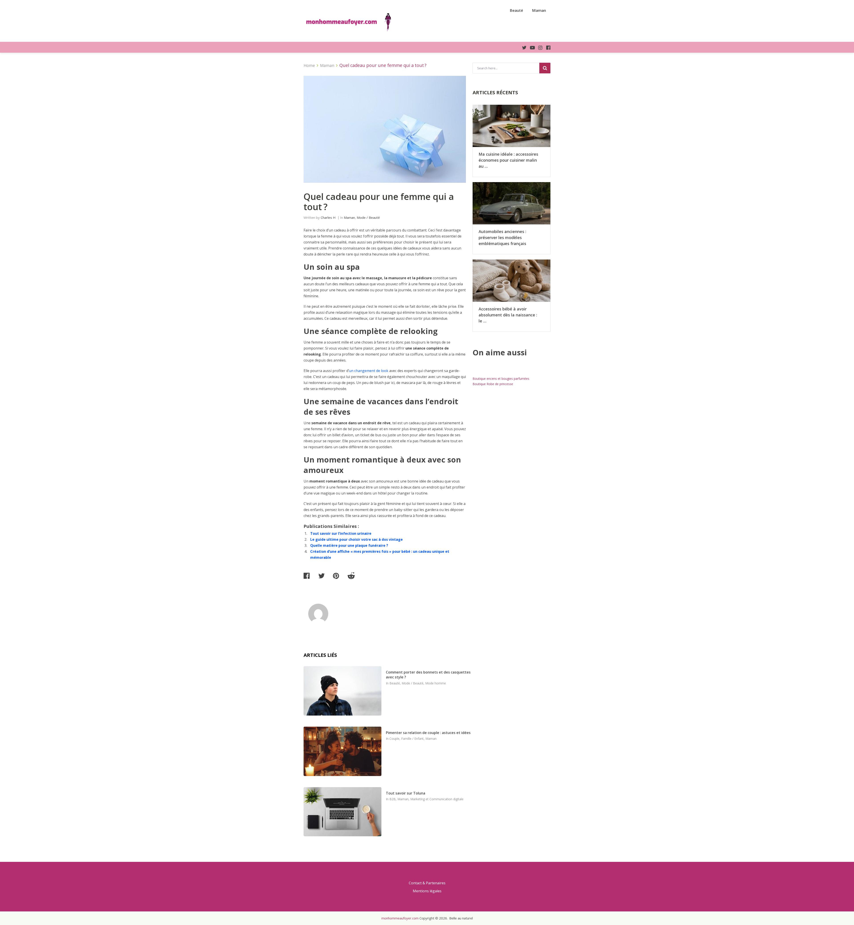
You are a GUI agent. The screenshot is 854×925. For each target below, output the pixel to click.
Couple (394, 738)
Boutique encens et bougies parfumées (501, 378)
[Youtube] (530, 47)
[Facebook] (546, 47)
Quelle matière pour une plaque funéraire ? (349, 545)
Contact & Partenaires (427, 883)
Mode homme (435, 683)
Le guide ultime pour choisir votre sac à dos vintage (356, 539)
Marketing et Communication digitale (436, 799)
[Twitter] (522, 47)
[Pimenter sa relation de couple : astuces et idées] (342, 751)
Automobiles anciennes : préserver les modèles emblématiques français (502, 237)
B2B (392, 799)
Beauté (516, 10)
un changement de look (368, 370)
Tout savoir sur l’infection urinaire (340, 533)
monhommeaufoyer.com (400, 918)
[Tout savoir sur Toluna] (342, 812)
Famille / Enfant (412, 738)
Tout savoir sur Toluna (405, 793)
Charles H (328, 217)
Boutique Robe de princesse (493, 384)
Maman (539, 10)
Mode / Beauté (368, 217)
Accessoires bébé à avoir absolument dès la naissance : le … (508, 315)
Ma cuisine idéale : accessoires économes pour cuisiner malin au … (508, 160)
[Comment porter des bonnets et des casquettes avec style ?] (342, 691)
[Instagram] (538, 47)
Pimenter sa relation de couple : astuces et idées (428, 732)
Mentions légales (427, 891)
